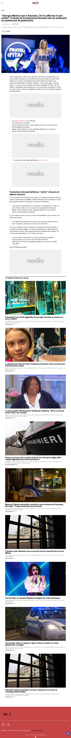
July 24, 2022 (43, 160)
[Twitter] (7, 723)
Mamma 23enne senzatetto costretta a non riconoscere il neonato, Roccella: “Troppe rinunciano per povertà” (34, 505)
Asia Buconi (8, 324)
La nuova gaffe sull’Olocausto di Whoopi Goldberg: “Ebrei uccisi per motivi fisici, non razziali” (34, 412)
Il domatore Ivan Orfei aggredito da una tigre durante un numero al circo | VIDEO (34, 318)
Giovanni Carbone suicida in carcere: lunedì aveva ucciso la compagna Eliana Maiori (31, 691)
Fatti (2, 10)
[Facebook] (2, 723)
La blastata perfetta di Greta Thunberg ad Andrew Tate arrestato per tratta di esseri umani (35, 365)
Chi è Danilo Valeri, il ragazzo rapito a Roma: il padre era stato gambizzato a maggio (32, 644)
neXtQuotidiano (5, 24)
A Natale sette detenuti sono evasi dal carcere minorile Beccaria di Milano (34, 552)
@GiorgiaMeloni (20, 121)
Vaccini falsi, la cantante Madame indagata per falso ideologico (32, 598)
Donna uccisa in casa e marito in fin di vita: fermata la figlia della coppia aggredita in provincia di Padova (33, 458)
